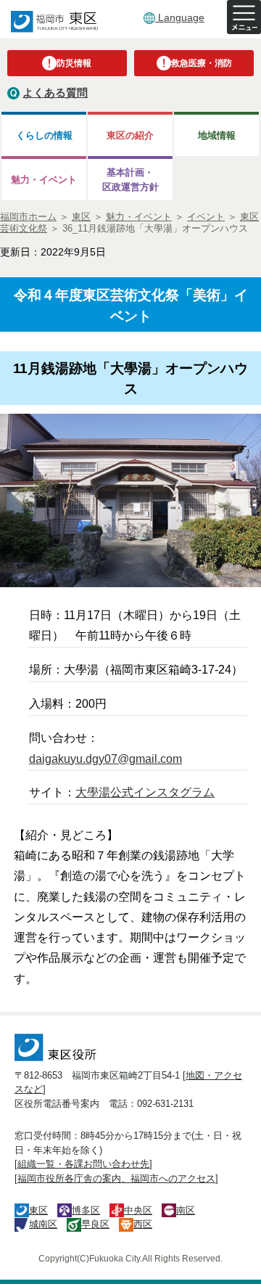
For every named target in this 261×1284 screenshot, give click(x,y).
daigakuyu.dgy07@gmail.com (105, 759)
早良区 (95, 1224)
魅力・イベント (44, 179)
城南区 (43, 1224)
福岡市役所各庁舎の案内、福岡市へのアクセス (116, 1178)
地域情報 (217, 135)
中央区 (138, 1210)
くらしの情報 (44, 135)
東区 (38, 1210)
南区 (185, 1210)
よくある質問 (55, 92)
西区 (142, 1224)
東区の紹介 (130, 135)
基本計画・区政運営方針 (130, 179)
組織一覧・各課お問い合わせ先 (83, 1163)
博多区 (86, 1210)
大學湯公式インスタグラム (145, 792)
